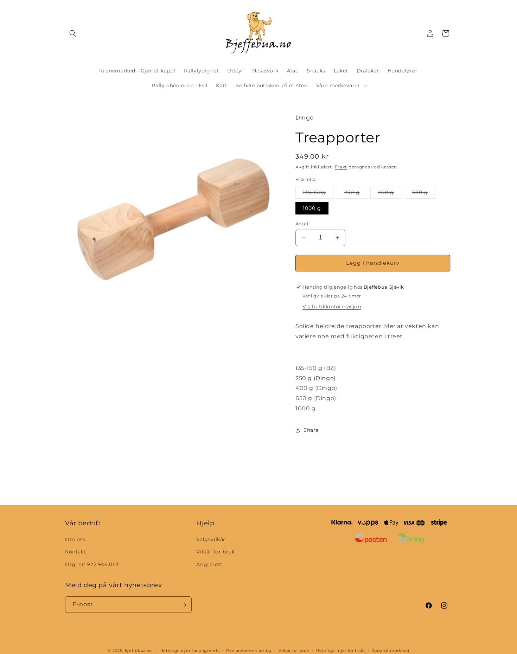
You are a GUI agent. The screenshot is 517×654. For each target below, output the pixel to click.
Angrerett (209, 564)
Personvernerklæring (249, 650)
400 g (389, 194)
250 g (355, 194)
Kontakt (75, 552)
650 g (423, 194)
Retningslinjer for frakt (340, 650)
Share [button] (311, 430)
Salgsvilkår (210, 540)
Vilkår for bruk (215, 552)
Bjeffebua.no (138, 650)
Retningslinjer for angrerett (189, 650)
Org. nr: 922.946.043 (92, 564)
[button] (73, 33)
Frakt (341, 166)
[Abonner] (183, 605)
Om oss (75, 540)
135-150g (318, 194)
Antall (302, 223)
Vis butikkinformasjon (331, 306)
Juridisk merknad (390, 650)
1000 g (312, 208)
